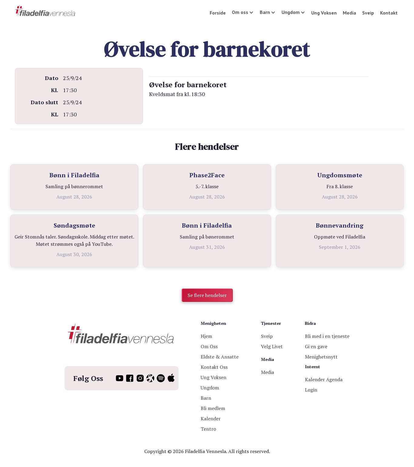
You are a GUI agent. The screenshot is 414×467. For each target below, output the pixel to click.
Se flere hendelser (207, 295)
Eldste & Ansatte (220, 356)
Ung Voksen (324, 13)
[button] (243, 12)
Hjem (206, 336)
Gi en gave (316, 346)
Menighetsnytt (321, 356)
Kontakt (389, 13)
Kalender (211, 418)
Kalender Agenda (323, 379)
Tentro (208, 428)
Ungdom (210, 387)
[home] (45, 10)
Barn (206, 398)
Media (349, 13)
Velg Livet (272, 346)
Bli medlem (213, 408)
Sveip (368, 13)
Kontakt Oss (214, 367)
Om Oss (209, 346)
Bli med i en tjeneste (327, 336)
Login (311, 389)
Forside (218, 13)
